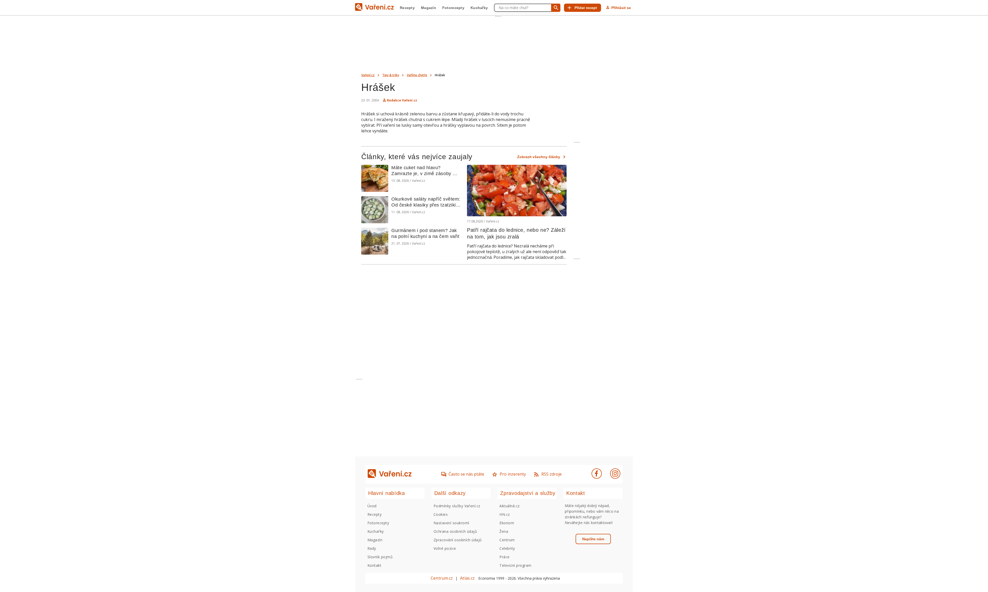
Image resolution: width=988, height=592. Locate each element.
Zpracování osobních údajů (458, 539)
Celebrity (507, 548)
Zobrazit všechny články (538, 157)
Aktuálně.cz (509, 505)
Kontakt (374, 565)
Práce (504, 556)
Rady (371, 548)
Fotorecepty (453, 8)
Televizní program (515, 565)
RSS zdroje (551, 474)
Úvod (372, 505)
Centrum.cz (442, 578)
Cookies (441, 514)
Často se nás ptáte (466, 474)
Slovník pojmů (380, 556)
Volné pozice (445, 548)
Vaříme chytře (417, 75)
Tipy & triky (390, 75)
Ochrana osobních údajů (455, 531)
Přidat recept (586, 8)
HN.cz (504, 514)
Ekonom (506, 522)
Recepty (407, 8)
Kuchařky (479, 8)
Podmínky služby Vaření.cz (457, 505)
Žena (503, 531)
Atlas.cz (467, 578)
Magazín (428, 8)
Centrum (507, 539)
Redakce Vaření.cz (402, 100)
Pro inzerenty (513, 474)
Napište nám (593, 539)
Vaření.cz (368, 75)
